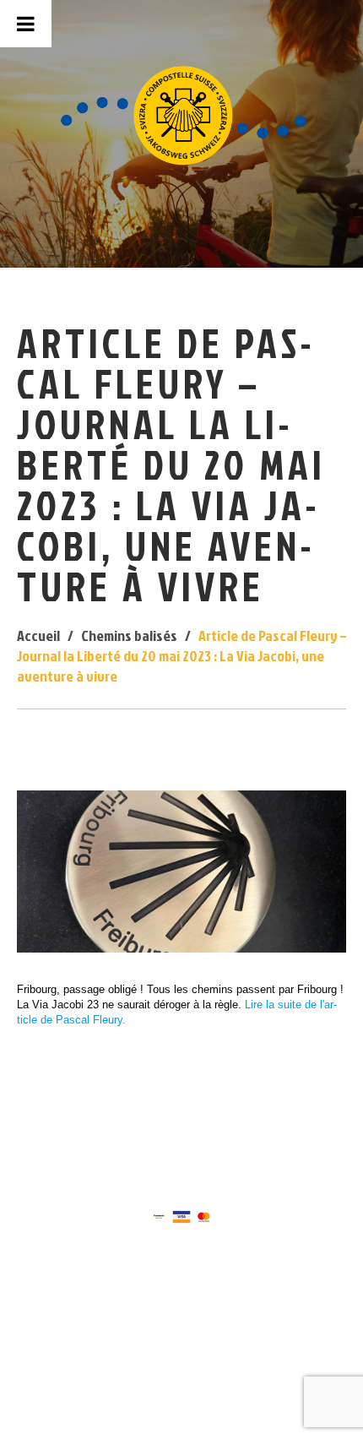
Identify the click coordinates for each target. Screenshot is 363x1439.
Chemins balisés (129, 635)
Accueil (38, 635)
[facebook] (163, 1128)
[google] (197, 1128)
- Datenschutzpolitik (208, 1150)
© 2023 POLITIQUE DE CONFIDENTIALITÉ (179, 1143)
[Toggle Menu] (25, 23)
